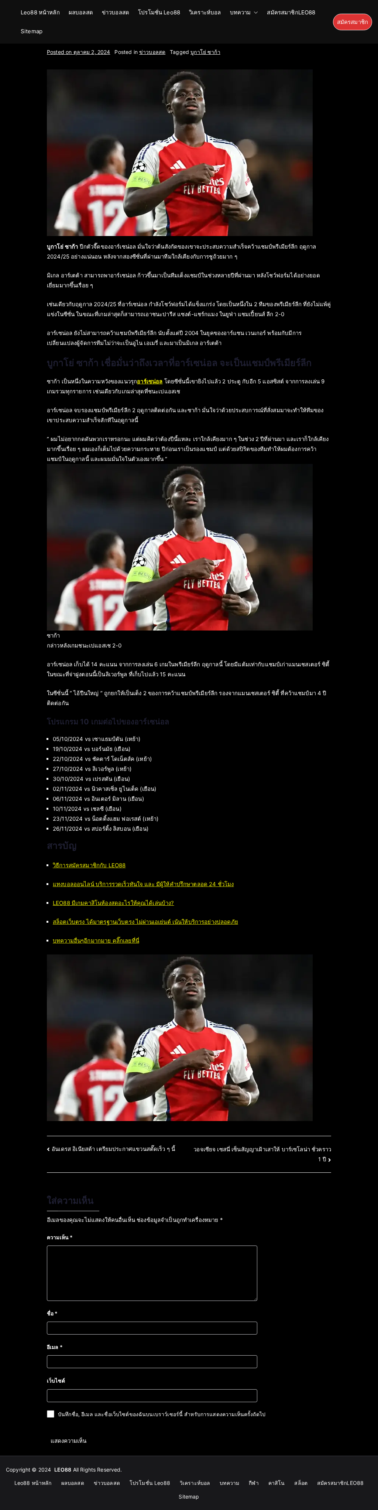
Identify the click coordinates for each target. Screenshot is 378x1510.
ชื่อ (52, 1313)
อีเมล (55, 1347)
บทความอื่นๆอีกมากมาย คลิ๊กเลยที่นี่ (96, 940)
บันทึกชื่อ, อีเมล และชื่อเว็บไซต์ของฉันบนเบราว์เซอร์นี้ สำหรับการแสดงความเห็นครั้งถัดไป (161, 1414)
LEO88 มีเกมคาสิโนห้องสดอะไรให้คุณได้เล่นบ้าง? (113, 902)
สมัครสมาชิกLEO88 (291, 12)
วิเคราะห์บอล (205, 12)
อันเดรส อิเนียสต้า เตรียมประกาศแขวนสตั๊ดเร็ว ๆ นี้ (113, 1148)
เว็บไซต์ (56, 1380)
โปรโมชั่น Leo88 (159, 12)
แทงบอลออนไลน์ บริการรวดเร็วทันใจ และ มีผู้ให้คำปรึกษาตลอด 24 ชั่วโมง (143, 884)
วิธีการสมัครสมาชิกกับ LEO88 (89, 865)
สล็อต (300, 1483)
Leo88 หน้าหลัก (40, 12)
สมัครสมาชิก (352, 21)
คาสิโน (276, 1483)
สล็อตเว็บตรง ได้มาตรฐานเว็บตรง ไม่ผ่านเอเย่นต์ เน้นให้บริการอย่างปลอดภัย (145, 921)
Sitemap (31, 31)
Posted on (78, 52)
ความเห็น (60, 1237)
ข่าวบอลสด (115, 12)
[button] (254, 12)
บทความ (240, 12)
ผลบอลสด (81, 12)
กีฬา (253, 1483)
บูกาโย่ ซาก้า (205, 52)
